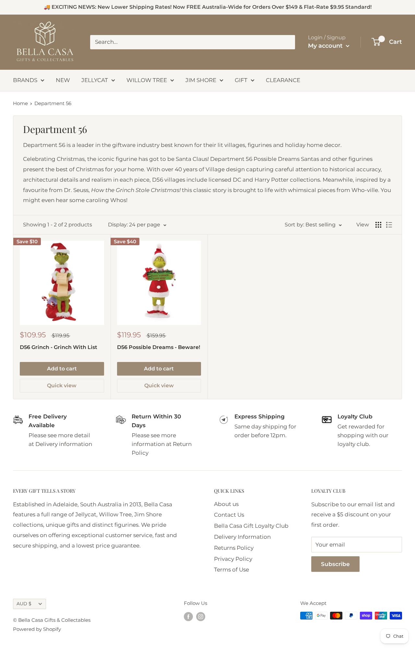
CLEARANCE (283, 80)
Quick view (62, 385)
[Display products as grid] (378, 225)
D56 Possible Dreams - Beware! (158, 347)
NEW (63, 80)
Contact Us (229, 515)
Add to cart (62, 369)
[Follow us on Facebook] (188, 616)
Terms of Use (231, 569)
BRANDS (25, 80)
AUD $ (24, 604)
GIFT (241, 80)
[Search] (287, 42)
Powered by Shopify (37, 629)
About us (226, 504)
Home (20, 103)
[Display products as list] (389, 225)
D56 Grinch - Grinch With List (58, 347)
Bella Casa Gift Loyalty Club (251, 526)
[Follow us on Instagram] (200, 616)
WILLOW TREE (146, 80)
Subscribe (335, 564)
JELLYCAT (94, 80)
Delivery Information (242, 537)
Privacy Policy (233, 559)
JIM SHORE (200, 80)
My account (326, 45)
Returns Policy (234, 548)
